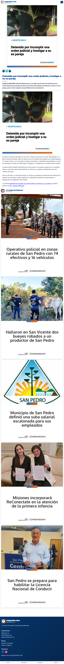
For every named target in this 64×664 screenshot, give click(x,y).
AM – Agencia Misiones (16, 186)
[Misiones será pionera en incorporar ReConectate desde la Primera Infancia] (32, 484)
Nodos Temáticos (6, 645)
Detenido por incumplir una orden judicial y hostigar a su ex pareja (30, 183)
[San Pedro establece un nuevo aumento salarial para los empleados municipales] (32, 401)
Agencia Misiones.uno (7, 637)
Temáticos (40, 662)
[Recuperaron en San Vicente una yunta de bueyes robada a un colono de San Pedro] (32, 318)
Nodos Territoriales (7, 643)
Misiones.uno (5, 633)
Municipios (24, 662)
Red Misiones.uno (6, 635)
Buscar (56, 662)
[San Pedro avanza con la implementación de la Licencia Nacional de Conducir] (32, 566)
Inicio (8, 662)
